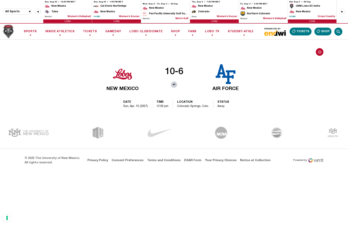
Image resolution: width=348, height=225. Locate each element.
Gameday (113, 31)
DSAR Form (192, 160)
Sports (30, 31)
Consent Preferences (128, 160)
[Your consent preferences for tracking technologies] (7, 218)
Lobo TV (212, 31)
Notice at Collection (255, 160)
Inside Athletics (60, 31)
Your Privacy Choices (221, 160)
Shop (175, 31)
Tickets (90, 31)
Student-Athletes (244, 31)
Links (67, 21)
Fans (192, 31)
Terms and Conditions (164, 160)
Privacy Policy (97, 160)
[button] (38, 12)
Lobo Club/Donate (146, 31)
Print (319, 52)
